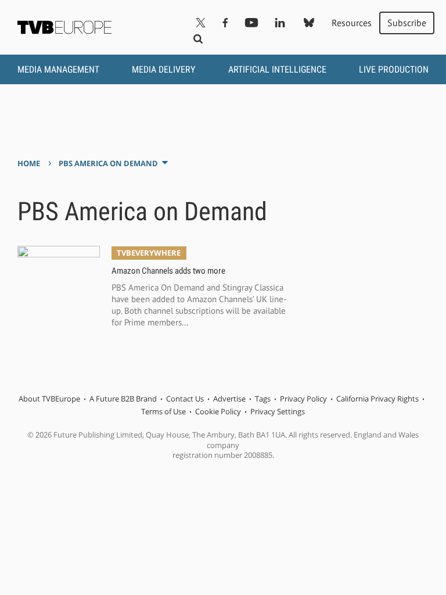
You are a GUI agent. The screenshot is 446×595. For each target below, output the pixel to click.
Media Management (58, 69)
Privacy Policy (303, 398)
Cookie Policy (218, 411)
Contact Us (185, 398)
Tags (263, 398)
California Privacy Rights (377, 398)
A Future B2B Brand (123, 398)
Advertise (229, 398)
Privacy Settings (277, 411)
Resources (352, 22)
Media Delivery (163, 69)
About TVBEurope (49, 398)
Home (28, 163)
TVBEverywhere (149, 253)
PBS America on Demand (108, 163)
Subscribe (406, 22)
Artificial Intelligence (277, 69)
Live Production (394, 69)
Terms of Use (163, 411)
